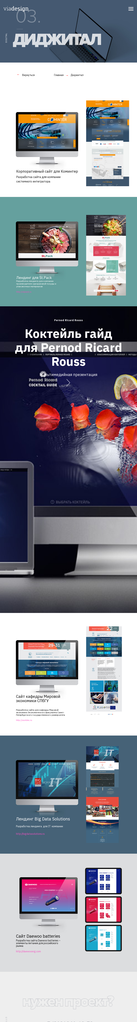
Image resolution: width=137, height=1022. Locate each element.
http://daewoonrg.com (28, 951)
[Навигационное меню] (130, 9)
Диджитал (77, 75)
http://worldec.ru (24, 720)
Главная (59, 75)
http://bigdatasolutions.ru (30, 833)
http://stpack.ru (23, 291)
